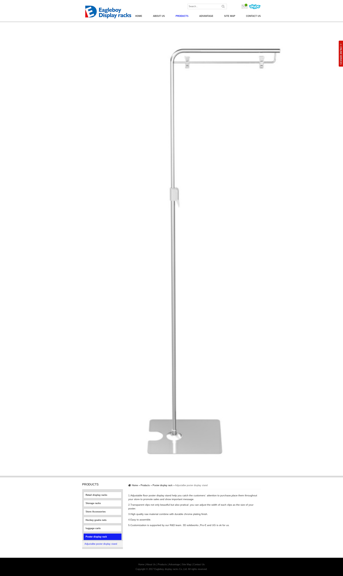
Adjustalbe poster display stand (100, 544)
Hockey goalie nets (96, 520)
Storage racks (93, 503)
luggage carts (93, 528)
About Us (159, 16)
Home (138, 16)
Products (182, 16)
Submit (223, 6)
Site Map (229, 16)
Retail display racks (96, 495)
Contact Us (253, 16)
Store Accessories (96, 511)
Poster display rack (96, 536)
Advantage (206, 16)
